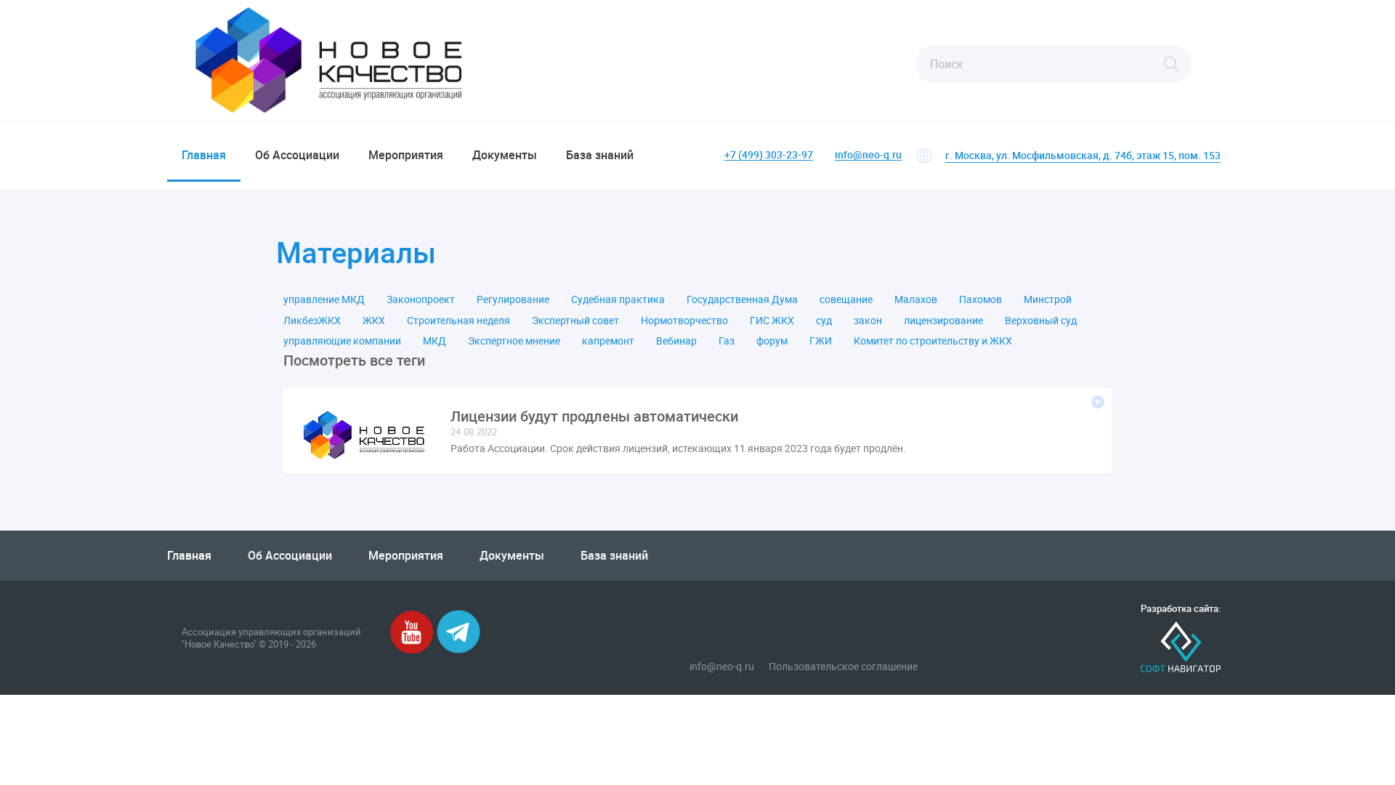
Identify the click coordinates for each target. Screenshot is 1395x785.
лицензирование (943, 320)
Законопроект (421, 299)
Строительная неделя (458, 320)
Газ (727, 340)
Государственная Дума (742, 299)
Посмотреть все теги (354, 360)
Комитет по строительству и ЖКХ (933, 340)
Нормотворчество (684, 320)
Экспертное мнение (514, 340)
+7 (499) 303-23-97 (768, 155)
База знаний (600, 155)
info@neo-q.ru (868, 155)
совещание (846, 299)
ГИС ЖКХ (772, 320)
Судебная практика (618, 299)
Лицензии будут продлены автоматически (594, 416)
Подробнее (1097, 401)
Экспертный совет (575, 320)
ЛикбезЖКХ (312, 320)
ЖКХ (374, 320)
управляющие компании (342, 340)
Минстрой (1048, 299)
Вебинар (676, 340)
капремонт (608, 340)
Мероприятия (405, 155)
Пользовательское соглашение (843, 666)
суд (824, 320)
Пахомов (980, 299)
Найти (1171, 63)
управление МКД (324, 299)
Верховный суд (1041, 320)
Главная (204, 155)
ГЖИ (820, 340)
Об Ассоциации (297, 155)
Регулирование (513, 299)
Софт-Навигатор (1181, 647)
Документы (504, 155)
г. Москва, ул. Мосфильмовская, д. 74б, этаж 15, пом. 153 (1083, 155)
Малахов (915, 299)
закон (868, 320)
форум (772, 340)
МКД (434, 340)
